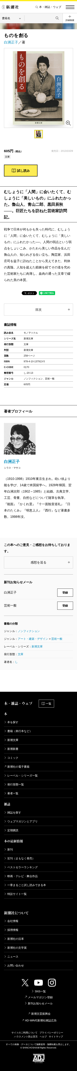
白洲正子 (11, 42)
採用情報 (12, 929)
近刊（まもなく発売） (21, 858)
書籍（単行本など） (19, 731)
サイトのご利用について (24, 1032)
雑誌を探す (14, 812)
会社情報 (12, 921)
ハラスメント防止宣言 (26, 1036)
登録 (65, 592)
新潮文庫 (37, 646)
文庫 (20, 654)
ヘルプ (43, 1036)
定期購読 (12, 830)
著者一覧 (12, 793)
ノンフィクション (29, 631)
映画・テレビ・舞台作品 (22, 876)
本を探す (12, 722)
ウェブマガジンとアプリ (22, 821)
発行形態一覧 (15, 784)
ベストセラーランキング (22, 867)
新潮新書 (12, 748)
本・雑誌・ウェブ (50, 7)
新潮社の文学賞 (17, 947)
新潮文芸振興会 (41, 1013)
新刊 (10, 849)
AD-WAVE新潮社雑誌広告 (41, 1020)
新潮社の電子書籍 (18, 766)
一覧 (48, 703)
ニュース (12, 956)
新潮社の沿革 (15, 938)
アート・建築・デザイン (33, 638)
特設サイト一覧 (17, 893)
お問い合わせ (15, 965)
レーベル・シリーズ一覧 (22, 775)
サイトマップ (56, 1036)
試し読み (23, 170)
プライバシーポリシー (51, 1032)
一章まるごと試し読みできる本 (26, 885)
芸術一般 (56, 638)
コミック (12, 757)
